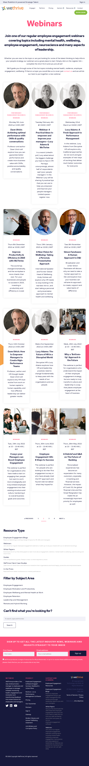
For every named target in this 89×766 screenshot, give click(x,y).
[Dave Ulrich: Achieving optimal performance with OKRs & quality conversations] (16, 107)
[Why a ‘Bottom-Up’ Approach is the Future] (73, 333)
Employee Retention (11, 596)
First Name (7, 650)
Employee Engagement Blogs (54, 696)
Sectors (59, 8)
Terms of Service (72, 695)
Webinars (16, 118)
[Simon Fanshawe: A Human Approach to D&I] (73, 234)
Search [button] (9, 625)
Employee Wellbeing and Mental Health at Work (23, 593)
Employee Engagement (13, 585)
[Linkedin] (11, 706)
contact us (68, 71)
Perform (42, 8)
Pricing (51, 8)
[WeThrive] (12, 8)
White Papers (43, 551)
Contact (80, 8)
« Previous (28, 518)
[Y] (15, 706)
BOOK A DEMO (81, 12)
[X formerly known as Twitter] (7, 706)
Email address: (42, 650)
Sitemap (28, 714)
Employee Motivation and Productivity (19, 589)
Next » (62, 518)
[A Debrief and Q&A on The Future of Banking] (73, 433)
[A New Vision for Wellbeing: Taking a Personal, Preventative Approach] (45, 234)
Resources (69, 8)
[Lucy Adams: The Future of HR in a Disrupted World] (45, 333)
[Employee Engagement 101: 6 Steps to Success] (45, 433)
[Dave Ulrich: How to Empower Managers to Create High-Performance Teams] (16, 333)
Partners (28, 707)
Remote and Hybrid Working (15, 604)
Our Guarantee (31, 704)
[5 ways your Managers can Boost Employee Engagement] (16, 433)
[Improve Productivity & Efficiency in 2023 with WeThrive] (16, 234)
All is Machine (78, 701)
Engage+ (32, 8)
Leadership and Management (15, 600)
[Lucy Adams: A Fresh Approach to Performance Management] (73, 107)
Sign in (82, 2)
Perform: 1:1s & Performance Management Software (33, 694)
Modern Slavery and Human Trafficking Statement (32, 720)
